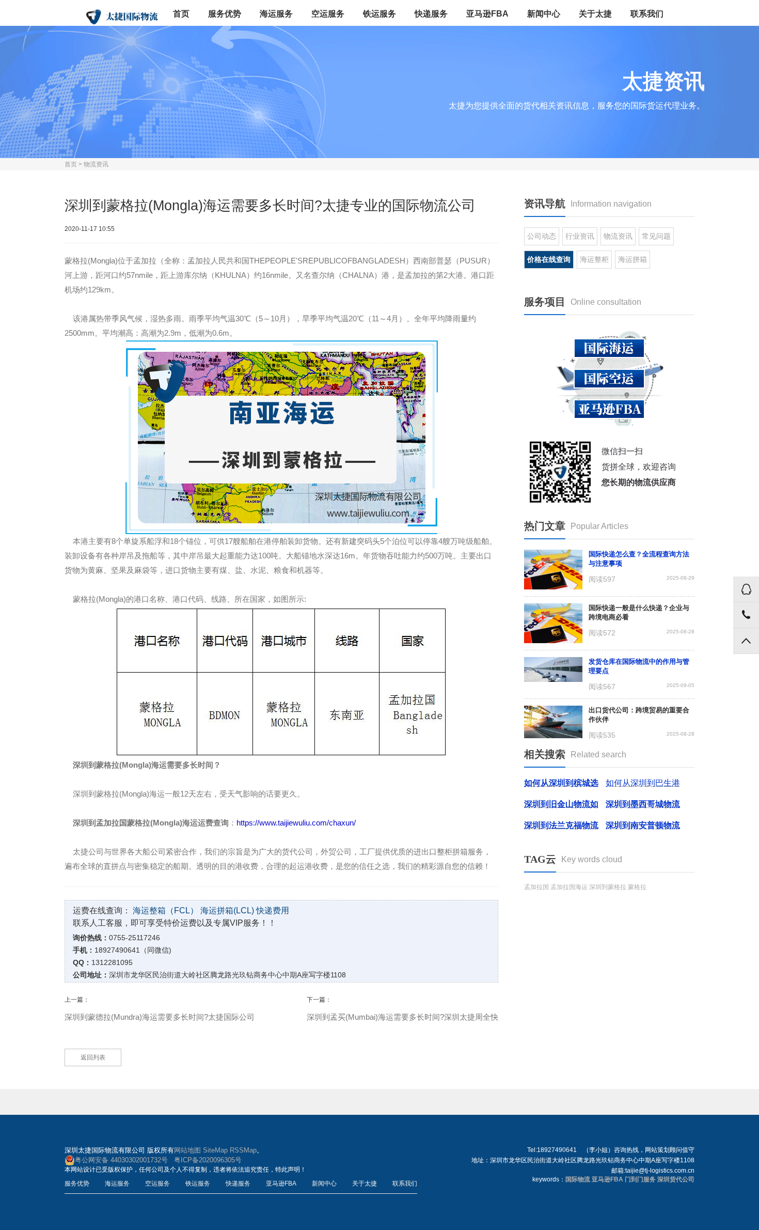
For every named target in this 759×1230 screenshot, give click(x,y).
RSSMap (243, 1150)
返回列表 (93, 1057)
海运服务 (276, 13)
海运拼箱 (632, 259)
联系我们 (646, 13)
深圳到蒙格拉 (607, 887)
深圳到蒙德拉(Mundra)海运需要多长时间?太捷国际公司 (160, 1017)
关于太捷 (595, 13)
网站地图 (187, 1150)
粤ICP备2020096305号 (208, 1160)
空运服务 (327, 13)
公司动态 (541, 236)
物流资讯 (96, 164)
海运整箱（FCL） (165, 910)
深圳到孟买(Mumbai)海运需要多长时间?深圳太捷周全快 (402, 1017)
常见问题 (656, 236)
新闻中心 (543, 13)
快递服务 (431, 13)
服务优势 (224, 13)
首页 (181, 13)
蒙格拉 (637, 887)
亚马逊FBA (487, 13)
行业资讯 (579, 236)
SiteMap (215, 1150)
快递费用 (272, 910)
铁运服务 (379, 13)
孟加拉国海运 (569, 887)
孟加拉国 (536, 887)
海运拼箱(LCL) (227, 910)
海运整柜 (594, 259)
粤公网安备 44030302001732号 (121, 1160)
